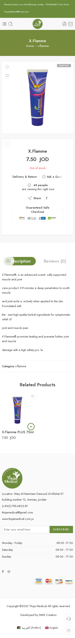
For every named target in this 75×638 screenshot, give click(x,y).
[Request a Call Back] (68, 618)
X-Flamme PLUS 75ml (18, 432)
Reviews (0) (55, 261)
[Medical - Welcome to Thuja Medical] (38, 24)
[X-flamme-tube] (37, 97)
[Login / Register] (64, 23)
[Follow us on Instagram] (9, 571)
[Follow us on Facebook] (3, 571)
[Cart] (70, 23)
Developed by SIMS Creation (38, 615)
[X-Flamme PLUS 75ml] (7, 144)
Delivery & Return (24, 176)
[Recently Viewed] (68, 630)
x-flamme (43, 46)
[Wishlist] (7, 67)
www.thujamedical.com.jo (18, 519)
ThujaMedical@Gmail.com (16, 11)
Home (30, 46)
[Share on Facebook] (46, 198)
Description (20, 261)
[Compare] (7, 75)
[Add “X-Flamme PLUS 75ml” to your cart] (31, 426)
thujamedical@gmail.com (17, 512)
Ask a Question (56, 176)
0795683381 (52, 4)
